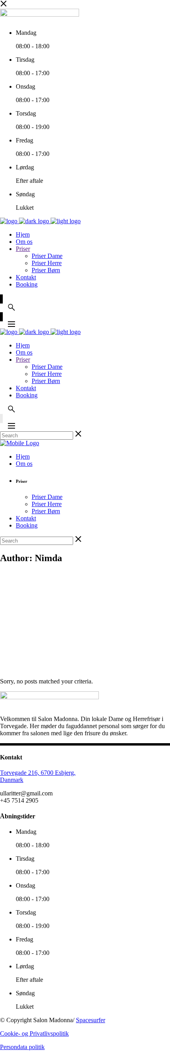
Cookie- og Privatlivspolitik (34, 1033)
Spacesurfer (90, 1020)
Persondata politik (22, 1047)
